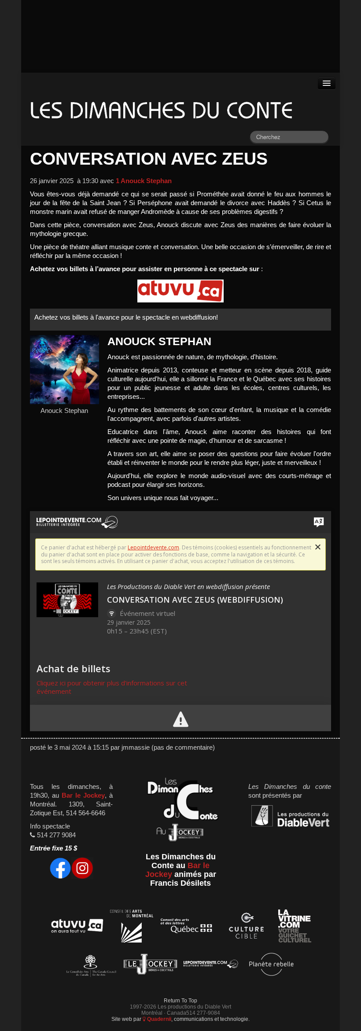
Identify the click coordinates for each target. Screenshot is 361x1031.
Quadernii (158, 1019)
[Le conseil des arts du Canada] (89, 965)
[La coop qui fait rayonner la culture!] (246, 927)
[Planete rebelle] (271, 965)
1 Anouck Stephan (144, 180)
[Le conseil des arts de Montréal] (131, 927)
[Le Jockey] (150, 965)
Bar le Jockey (83, 795)
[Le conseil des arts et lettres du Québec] (186, 927)
